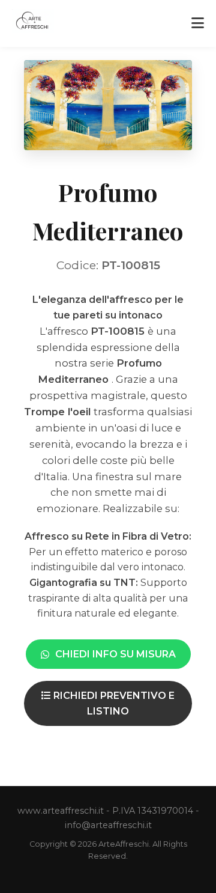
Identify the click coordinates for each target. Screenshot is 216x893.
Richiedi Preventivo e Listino (113, 703)
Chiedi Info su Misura (115, 654)
